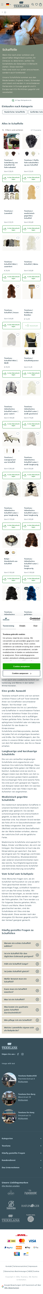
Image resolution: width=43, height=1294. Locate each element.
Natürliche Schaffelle (14, 112)
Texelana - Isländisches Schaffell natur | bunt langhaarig (31, 511)
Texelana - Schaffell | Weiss (31, 263)
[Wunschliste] (36, 4)
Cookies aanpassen (20, 673)
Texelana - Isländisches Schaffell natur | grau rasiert (11, 410)
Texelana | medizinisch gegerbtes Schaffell (29, 214)
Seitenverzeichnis (20, 1266)
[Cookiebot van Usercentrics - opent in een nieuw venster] (30, 619)
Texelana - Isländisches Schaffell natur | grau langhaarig (11, 511)
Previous (3, 154)
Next (19, 154)
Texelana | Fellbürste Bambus (28, 312)
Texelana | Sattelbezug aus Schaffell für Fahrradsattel (11, 163)
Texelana (24, 1277)
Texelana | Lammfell (8, 212)
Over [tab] (35, 626)
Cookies (36, 1271)
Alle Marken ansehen (11, 1186)
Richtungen (23, 1082)
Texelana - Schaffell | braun (11, 311)
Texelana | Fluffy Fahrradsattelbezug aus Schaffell (31, 162)
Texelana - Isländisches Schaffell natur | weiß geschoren (31, 410)
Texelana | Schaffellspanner (31, 359)
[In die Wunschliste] (18, 136)
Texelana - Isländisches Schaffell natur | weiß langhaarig (31, 460)
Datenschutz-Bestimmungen (15, 1271)
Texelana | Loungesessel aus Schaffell (10, 459)
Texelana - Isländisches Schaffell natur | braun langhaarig (31, 563)
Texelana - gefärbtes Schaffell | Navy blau (31, 615)
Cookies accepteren (21, 666)
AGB (30, 1271)
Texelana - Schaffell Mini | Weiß (10, 360)
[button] (2, 4)
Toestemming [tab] (8, 626)
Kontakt (9, 1266)
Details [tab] (22, 626)
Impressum (32, 1266)
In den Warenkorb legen (13, 178)
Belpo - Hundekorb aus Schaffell (10, 561)
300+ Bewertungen (11, 1288)
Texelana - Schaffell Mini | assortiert (10, 264)
